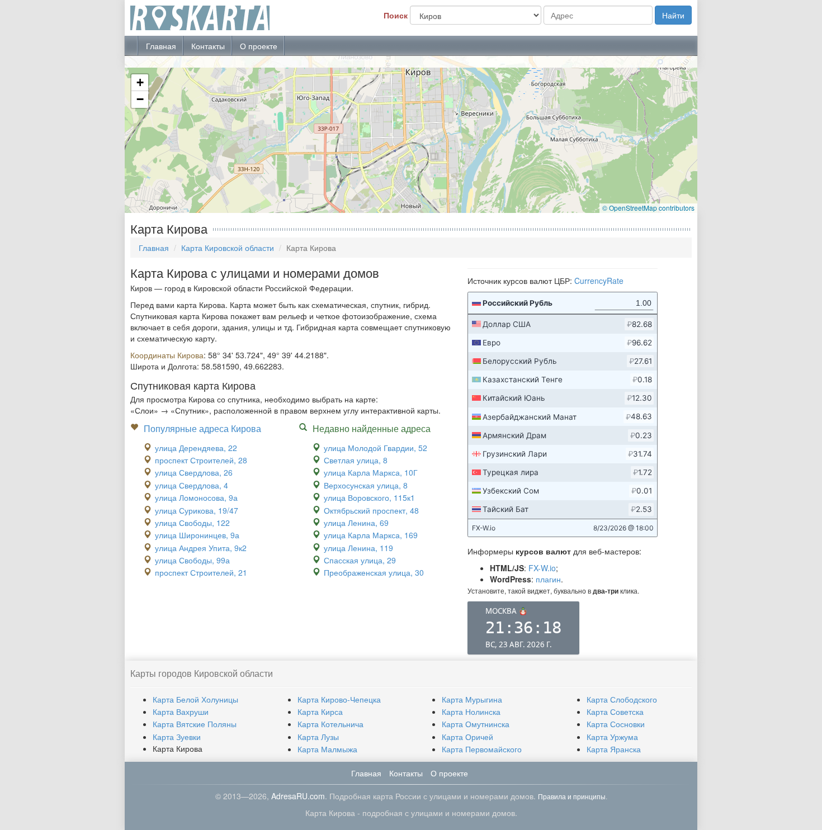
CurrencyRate (598, 280)
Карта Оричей (467, 736)
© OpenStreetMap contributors (648, 207)
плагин (548, 579)
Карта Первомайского (482, 749)
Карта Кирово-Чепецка (339, 699)
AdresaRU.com (298, 795)
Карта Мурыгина (472, 699)
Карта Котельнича (330, 723)
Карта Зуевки (177, 736)
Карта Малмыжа (327, 749)
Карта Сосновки (616, 723)
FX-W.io (542, 567)
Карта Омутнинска (475, 723)
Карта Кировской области (227, 247)
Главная (161, 45)
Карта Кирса (320, 711)
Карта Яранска (614, 749)
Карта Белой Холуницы (195, 699)
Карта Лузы (318, 736)
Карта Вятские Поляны (195, 723)
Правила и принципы (572, 796)
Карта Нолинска (471, 711)
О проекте (258, 45)
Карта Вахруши (181, 711)
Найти (673, 15)
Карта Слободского (622, 699)
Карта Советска (615, 711)
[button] (139, 82)
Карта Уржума (612, 736)
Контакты (208, 45)
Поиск (396, 15)
